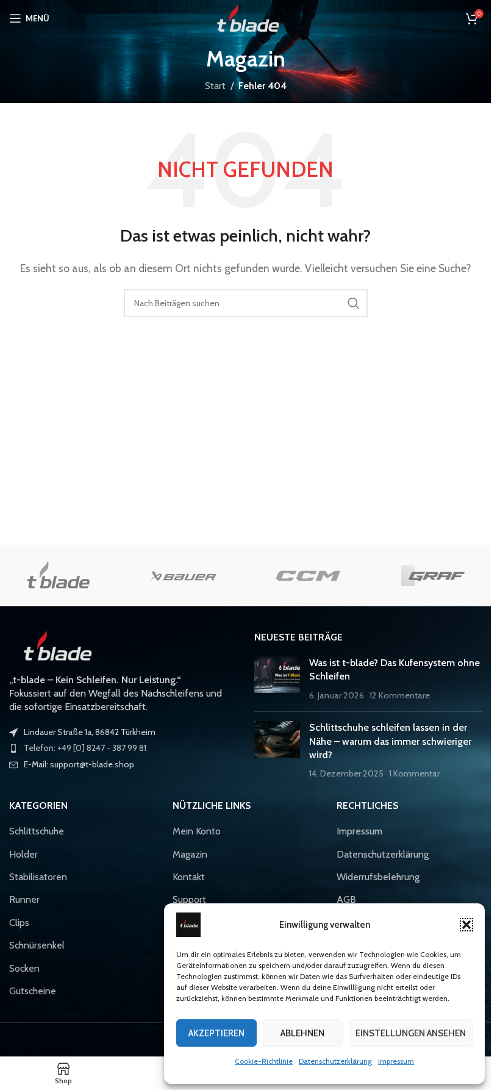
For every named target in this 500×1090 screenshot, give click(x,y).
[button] (466, 925)
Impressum (396, 1061)
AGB (346, 899)
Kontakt (189, 877)
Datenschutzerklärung (335, 1061)
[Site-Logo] (245, 17)
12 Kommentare (400, 695)
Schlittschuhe (36, 831)
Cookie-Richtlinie (264, 1061)
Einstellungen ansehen (410, 1033)
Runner (24, 899)
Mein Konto (197, 831)
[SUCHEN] (354, 303)
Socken (24, 968)
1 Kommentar (414, 773)
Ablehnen (302, 1033)
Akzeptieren (216, 1033)
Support (189, 899)
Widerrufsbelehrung (378, 877)
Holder (23, 854)
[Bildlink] (55, 645)
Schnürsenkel (37, 945)
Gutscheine (32, 991)
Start (215, 85)
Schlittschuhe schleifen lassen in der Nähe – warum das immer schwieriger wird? (390, 741)
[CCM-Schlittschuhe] (307, 575)
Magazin (190, 854)
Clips (19, 922)
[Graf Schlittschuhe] (432, 575)
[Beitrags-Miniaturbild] (277, 679)
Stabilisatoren (38, 877)
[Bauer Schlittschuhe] (183, 575)
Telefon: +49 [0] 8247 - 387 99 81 (85, 747)
